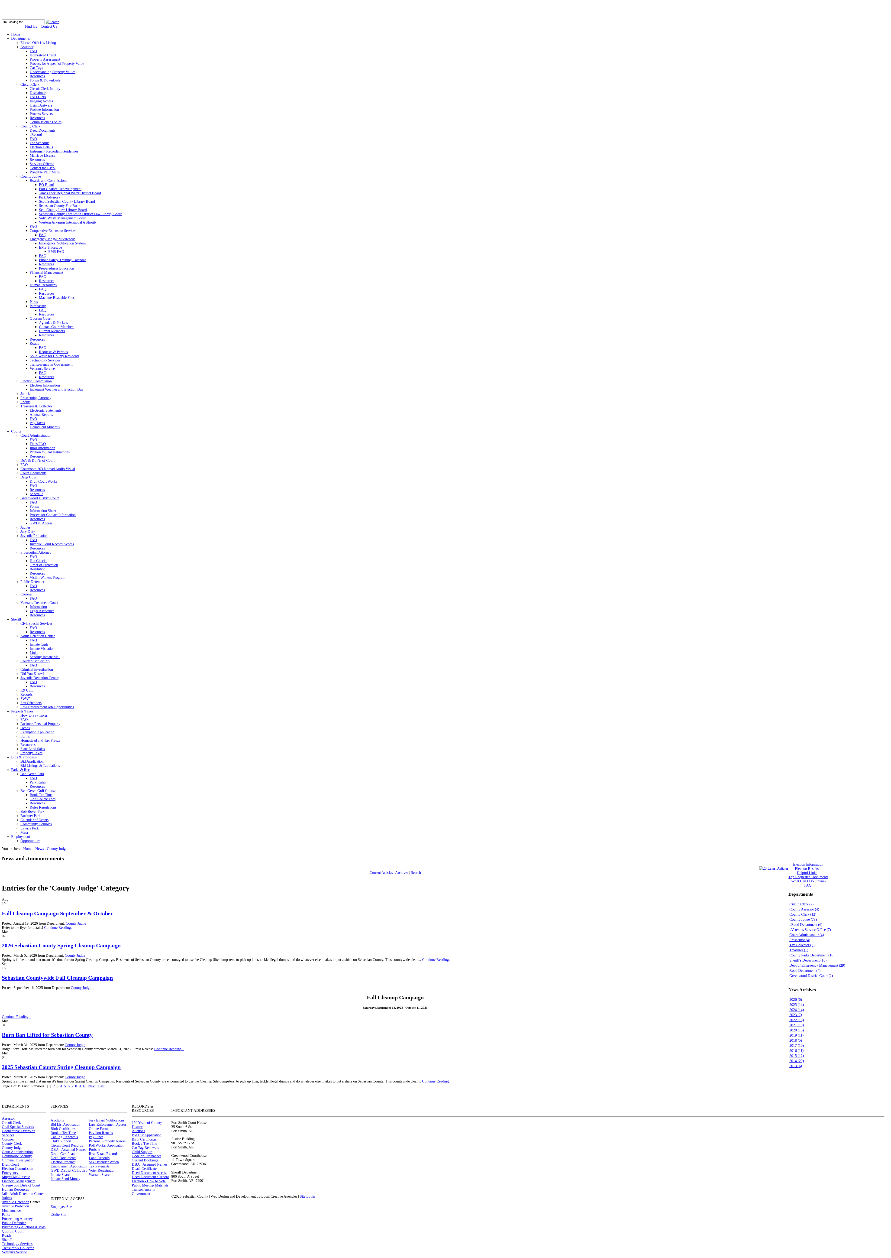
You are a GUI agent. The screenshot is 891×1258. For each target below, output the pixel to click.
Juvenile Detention (15, 1202)
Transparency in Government (143, 1191)
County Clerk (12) (802, 914)
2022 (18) (796, 1020)
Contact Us (49, 26)
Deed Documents (63, 1158)
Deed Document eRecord (150, 1177)
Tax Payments (99, 1166)
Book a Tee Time (63, 1133)
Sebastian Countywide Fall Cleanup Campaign (57, 978)
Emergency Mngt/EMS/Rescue (16, 1175)
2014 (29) (796, 1061)
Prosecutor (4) (799, 940)
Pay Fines (96, 1137)
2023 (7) (795, 1015)
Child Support (61, 1141)
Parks (6, 1214)
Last (101, 1086)
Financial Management (18, 1181)
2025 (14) (796, 1005)
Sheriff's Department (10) (807, 960)
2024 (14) (796, 1010)
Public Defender (14, 1223)
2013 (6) (795, 1066)
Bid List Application (65, 1124)
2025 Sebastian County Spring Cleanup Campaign (61, 1067)
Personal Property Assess (107, 1141)
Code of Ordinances (146, 1156)
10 (84, 1086)
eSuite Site (58, 1214)
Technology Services (17, 1244)
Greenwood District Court (21, 1185)
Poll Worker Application (106, 1145)
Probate (94, 1149)
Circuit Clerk (11, 1123)
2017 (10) (796, 1045)
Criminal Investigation (18, 1160)
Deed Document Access (149, 1173)
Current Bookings (145, 1160)
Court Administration (17, 1152)
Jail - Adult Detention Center (23, 1194)
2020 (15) (796, 1030)
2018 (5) (795, 1040)
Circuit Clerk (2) (801, 904)
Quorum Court (12, 1231)
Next (91, 1086)
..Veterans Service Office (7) (810, 930)
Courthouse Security (17, 1156)
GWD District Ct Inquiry (69, 1170)
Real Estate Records (103, 1154)
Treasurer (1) (798, 950)
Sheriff (7, 1240)
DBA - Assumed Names (68, 1149)
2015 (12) (796, 1056)
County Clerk (12, 1143)
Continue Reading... (59, 928)
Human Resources (15, 1189)
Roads (6, 1235)
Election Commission (17, 1168)
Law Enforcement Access (107, 1124)
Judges (7, 1198)
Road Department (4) (804, 970)
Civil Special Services (18, 1127)
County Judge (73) (803, 919)
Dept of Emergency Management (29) (817, 965)
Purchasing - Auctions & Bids (23, 1227)
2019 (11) (796, 1035)
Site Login (307, 1196)
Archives (401, 872)
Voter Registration (102, 1170)
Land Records (99, 1158)
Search (416, 872)
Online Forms (99, 1129)
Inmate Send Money (65, 1179)
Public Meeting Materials (150, 1185)
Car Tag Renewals (64, 1137)
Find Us (31, 26)
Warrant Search (100, 1175)
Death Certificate (63, 1154)
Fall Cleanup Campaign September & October (57, 913)
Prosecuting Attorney (17, 1219)
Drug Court (10, 1164)
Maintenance (11, 1210)
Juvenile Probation (15, 1206)
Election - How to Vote (149, 1181)
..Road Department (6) (805, 924)
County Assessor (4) (804, 909)
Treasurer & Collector (18, 1248)
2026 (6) (795, 999)
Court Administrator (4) (806, 935)
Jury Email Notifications (106, 1120)
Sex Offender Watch (104, 1162)
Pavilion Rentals (101, 1133)
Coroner (8, 1139)
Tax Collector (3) (801, 945)
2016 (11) (796, 1051)
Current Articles (381, 872)
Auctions (57, 1120)
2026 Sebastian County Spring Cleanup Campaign (61, 946)
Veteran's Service (14, 1252)
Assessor (8, 1118)
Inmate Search (61, 1175)
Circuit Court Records (67, 1145)
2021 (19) (796, 1025)
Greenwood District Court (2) (811, 976)
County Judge (76, 923)
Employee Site (61, 1207)
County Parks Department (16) (811, 955)
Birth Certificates (63, 1129)
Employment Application (69, 1166)
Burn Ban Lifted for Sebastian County (47, 1035)
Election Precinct (63, 1162)
